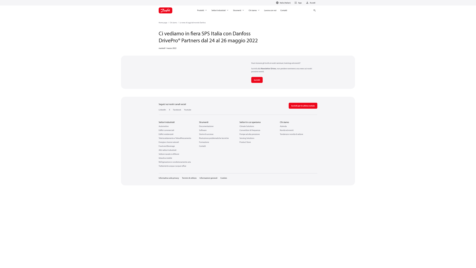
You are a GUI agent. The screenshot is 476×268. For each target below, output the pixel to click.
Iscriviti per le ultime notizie (303, 105)
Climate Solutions (246, 126)
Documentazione (206, 126)
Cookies (223, 178)
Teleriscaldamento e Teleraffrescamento (175, 138)
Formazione (204, 142)
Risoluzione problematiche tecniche (214, 138)
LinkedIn (162, 109)
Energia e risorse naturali (169, 142)
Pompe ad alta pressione (249, 134)
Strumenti (203, 122)
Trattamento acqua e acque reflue (172, 166)
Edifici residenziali (166, 134)
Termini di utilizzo (189, 178)
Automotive (164, 126)
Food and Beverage (167, 146)
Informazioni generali (208, 178)
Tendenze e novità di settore (291, 134)
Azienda (283, 126)
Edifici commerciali (166, 130)
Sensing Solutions (246, 138)
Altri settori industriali (167, 150)
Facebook (177, 109)
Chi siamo (173, 22)
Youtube (187, 109)
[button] (298, 3)
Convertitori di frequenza (249, 130)
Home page (163, 22)
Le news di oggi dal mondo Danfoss (193, 22)
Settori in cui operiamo (250, 122)
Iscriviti (257, 80)
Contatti (202, 146)
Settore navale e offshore (169, 154)
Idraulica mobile (165, 158)
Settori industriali (167, 122)
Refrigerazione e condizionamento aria (175, 162)
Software (203, 130)
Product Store (245, 142)
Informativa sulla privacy (169, 178)
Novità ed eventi (287, 130)
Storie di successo (206, 134)
